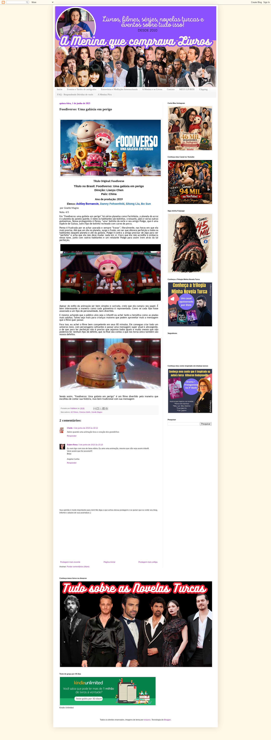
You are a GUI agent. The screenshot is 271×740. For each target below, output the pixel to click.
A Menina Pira (105, 94)
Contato (171, 89)
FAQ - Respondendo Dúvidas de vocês (75, 94)
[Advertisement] (108, 537)
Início (59, 89)
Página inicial (109, 562)
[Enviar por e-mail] (94, 408)
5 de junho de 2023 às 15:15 (91, 445)
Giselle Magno (96, 412)
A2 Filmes (74, 412)
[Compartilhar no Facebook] (103, 408)
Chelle (70, 428)
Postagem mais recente (70, 562)
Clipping (203, 89)
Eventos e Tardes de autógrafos (81, 89)
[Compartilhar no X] (100, 408)
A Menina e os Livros (152, 89)
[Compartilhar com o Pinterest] (106, 408)
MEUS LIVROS (186, 89)
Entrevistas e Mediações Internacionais (119, 89)
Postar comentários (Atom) (78, 567)
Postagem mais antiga (147, 562)
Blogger (167, 720)
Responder (72, 436)
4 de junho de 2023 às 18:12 (86, 428)
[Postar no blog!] (97, 408)
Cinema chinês (84, 412)
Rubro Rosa (72, 445)
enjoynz (147, 720)
